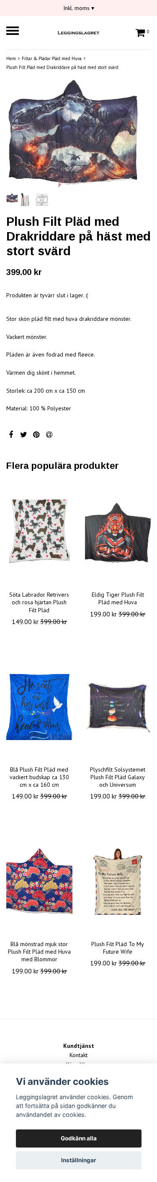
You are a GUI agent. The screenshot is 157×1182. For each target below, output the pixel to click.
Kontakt (78, 1055)
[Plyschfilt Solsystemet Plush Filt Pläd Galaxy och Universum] (118, 707)
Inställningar (78, 1160)
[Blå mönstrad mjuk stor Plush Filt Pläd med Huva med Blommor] (39, 881)
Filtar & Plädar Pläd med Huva (52, 58)
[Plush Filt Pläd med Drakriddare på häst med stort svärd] (78, 135)
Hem (11, 58)
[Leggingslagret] (79, 32)
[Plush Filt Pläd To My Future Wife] (118, 881)
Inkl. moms (78, 8)
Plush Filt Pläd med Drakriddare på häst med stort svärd (62, 67)
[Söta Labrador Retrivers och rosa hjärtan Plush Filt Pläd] (39, 532)
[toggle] (16, 31)
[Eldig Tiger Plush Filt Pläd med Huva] (118, 532)
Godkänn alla (79, 1138)
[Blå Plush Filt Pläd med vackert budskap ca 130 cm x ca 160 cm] (39, 707)
